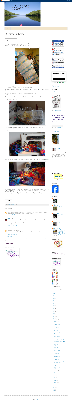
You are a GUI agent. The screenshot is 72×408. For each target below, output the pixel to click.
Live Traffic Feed (58, 40)
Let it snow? (56, 330)
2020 (54, 303)
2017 (54, 308)
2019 (54, 305)
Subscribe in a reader (55, 131)
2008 (54, 389)
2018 (54, 307)
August (55, 372)
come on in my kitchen (60, 215)
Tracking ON (61, 67)
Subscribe (58, 79)
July (55, 374)
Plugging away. (56, 327)
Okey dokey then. (57, 356)
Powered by (56, 82)
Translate (60, 127)
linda (8, 229)
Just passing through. (57, 362)
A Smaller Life (55, 205)
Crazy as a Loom (56, 43)
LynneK (9, 210)
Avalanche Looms (56, 213)
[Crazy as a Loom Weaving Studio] (55, 192)
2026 (54, 293)
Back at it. (55, 333)
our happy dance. (57, 324)
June (55, 375)
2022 (54, 300)
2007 (54, 390)
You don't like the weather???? (59, 339)
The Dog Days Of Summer (60, 199)
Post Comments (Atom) (14, 240)
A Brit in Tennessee (56, 198)
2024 (54, 297)
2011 (54, 318)
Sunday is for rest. (57, 367)
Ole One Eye (56, 347)
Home (27, 239)
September (56, 370)
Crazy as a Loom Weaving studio (58, 91)
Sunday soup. (56, 346)
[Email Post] (16, 204)
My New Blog (60, 206)
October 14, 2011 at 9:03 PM (12, 225)
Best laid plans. (56, 352)
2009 (54, 387)
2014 (54, 313)
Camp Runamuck (56, 221)
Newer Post (8, 239)
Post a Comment (10, 236)
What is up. (56, 342)
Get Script (54, 67)
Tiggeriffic (9, 218)
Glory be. (55, 335)
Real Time (57, 67)
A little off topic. (56, 359)
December (56, 319)
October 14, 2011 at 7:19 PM (12, 214)
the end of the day (57, 350)
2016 (54, 310)
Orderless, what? (57, 353)
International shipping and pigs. (59, 341)
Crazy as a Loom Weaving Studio (56, 184)
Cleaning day (56, 344)
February (55, 382)
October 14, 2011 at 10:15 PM (12, 234)
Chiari (7, 29)
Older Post (47, 239)
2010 (54, 386)
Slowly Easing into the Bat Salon (61, 223)
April (55, 379)
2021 (54, 302)
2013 (54, 315)
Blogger (38, 399)
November (56, 321)
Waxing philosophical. (57, 368)
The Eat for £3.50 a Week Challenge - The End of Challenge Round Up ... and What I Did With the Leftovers (61, 232)
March (55, 380)
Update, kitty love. (57, 364)
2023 (54, 298)
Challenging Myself (56, 228)
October (55, 323)
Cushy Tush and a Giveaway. (59, 361)
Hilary (59, 148)
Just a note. (56, 338)
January (55, 384)
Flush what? (56, 326)
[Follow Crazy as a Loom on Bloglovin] (56, 108)
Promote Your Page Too (55, 193)
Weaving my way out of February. (59, 52)
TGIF (54, 329)
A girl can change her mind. (59, 332)
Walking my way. (57, 358)
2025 (54, 295)
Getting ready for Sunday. (58, 336)
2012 (54, 316)
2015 (54, 311)
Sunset (55, 355)
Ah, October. (56, 365)
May (55, 377)
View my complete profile (56, 159)
